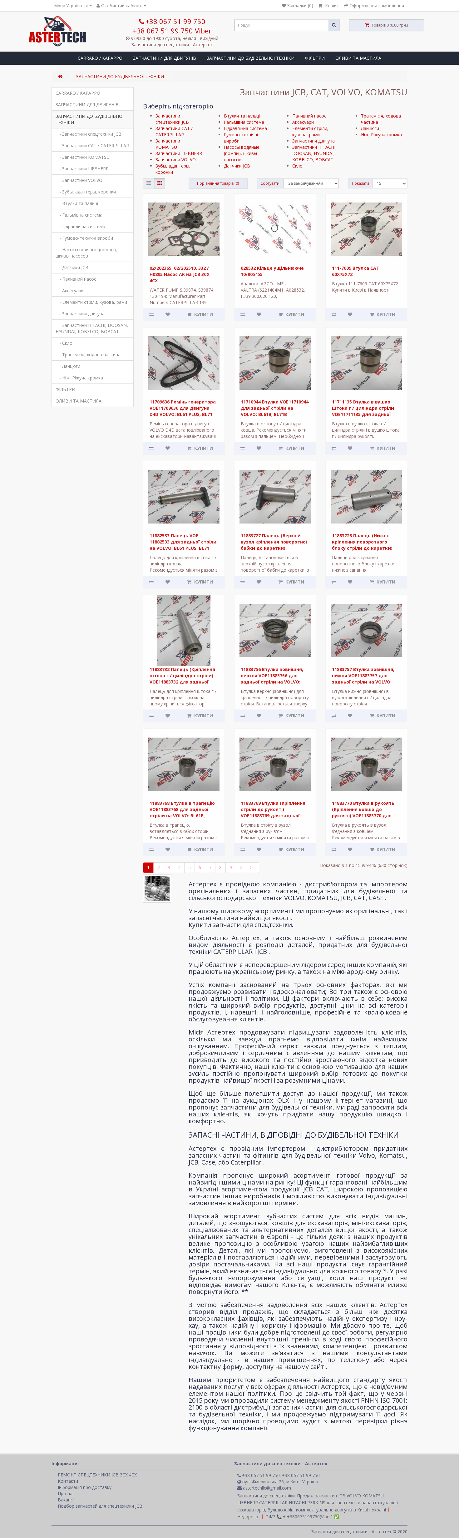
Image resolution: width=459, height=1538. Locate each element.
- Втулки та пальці (77, 203)
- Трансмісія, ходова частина (88, 355)
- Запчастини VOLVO (79, 180)
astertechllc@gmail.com (266, 1488)
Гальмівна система (244, 122)
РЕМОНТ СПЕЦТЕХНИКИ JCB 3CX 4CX (97, 1475)
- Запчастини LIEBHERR (82, 169)
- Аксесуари (70, 290)
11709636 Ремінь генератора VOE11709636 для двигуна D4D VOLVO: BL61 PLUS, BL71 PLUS (183, 411)
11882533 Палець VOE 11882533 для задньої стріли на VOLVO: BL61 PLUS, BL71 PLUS (183, 545)
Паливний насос (309, 116)
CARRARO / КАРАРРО (100, 58)
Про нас (66, 1493)
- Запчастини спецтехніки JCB (88, 134)
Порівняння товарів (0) (218, 183)
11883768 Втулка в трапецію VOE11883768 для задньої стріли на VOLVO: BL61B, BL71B (182, 812)
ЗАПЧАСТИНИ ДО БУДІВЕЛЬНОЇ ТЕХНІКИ (250, 58)
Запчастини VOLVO (175, 160)
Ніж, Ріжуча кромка (381, 135)
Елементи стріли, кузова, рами (310, 131)
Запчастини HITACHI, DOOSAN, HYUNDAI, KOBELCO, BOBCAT (314, 153)
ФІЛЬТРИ (315, 58)
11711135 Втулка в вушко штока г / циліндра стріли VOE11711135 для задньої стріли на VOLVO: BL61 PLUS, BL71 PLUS (364, 414)
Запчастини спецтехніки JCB (172, 119)
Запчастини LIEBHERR (178, 153)
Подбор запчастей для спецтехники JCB (100, 1506)
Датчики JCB (237, 166)
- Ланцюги (68, 366)
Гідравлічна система (245, 128)
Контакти (68, 1481)
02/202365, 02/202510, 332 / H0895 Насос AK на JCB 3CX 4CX (180, 274)
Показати (360, 183)
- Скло (64, 343)
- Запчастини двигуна (80, 314)
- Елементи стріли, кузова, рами (91, 302)
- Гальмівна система (79, 215)
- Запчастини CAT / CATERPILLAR (92, 145)
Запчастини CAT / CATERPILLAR (174, 131)
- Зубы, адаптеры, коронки (86, 192)
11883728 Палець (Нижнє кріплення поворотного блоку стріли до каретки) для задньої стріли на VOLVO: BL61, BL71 (362, 548)
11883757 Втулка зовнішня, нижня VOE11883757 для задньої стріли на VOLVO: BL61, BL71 (363, 678)
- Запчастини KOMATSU (83, 157)
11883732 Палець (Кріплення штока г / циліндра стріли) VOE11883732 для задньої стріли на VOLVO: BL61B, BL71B (182, 681)
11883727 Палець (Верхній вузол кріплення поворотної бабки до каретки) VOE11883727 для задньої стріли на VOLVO (274, 548)
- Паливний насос (76, 279)
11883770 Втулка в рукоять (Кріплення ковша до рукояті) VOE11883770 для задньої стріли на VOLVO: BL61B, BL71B (363, 815)
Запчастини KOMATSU (167, 144)
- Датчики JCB (72, 267)
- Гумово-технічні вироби (84, 238)
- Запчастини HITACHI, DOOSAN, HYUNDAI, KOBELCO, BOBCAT (92, 328)
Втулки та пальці (242, 116)
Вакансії (66, 1500)
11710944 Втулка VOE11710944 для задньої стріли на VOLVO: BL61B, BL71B (274, 408)
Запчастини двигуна (313, 141)
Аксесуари (303, 122)
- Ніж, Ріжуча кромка (79, 378)
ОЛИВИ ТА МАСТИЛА (358, 58)
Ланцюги (370, 128)
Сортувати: (270, 183)
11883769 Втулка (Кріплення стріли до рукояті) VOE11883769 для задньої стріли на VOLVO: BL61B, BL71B (273, 815)
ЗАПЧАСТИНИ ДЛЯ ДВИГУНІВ (164, 58)
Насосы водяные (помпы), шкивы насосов (241, 153)
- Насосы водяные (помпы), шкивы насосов (86, 253)
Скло (297, 166)
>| (252, 867)
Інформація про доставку (84, 1487)
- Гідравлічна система (80, 226)
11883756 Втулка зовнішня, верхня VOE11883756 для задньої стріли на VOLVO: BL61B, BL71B (272, 678)
